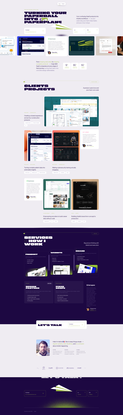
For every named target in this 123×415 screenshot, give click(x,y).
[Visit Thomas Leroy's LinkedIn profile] (86, 308)
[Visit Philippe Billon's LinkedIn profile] (13, 52)
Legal (35, 411)
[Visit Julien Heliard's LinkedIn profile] (83, 145)
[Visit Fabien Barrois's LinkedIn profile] (112, 49)
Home (60, 3)
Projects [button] (63, 3)
